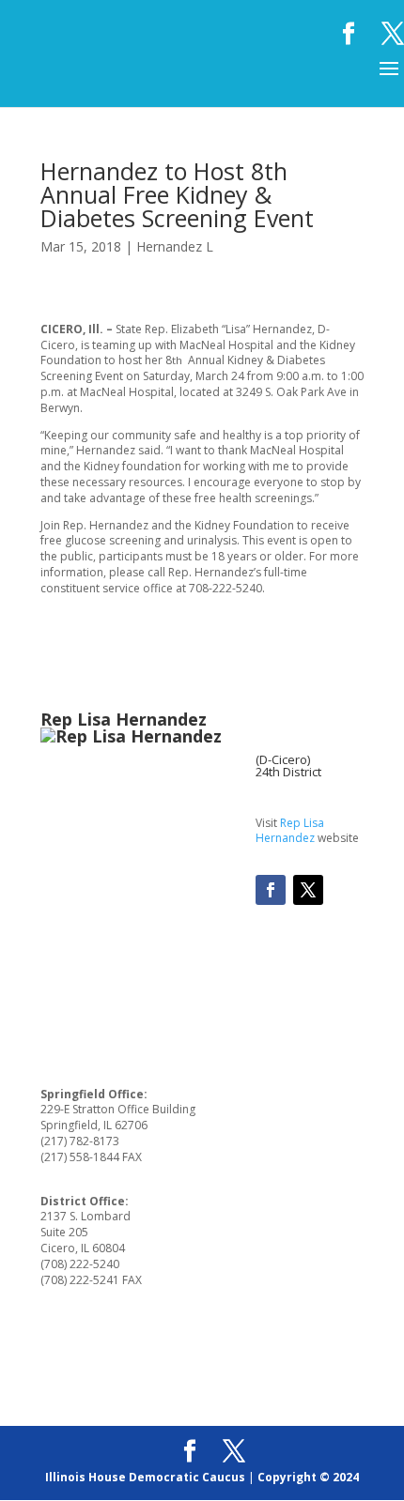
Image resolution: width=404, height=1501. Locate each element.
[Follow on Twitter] (308, 890)
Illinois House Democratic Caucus (145, 1477)
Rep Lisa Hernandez (290, 831)
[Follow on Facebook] (271, 890)
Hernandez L (174, 246)
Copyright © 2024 (308, 1477)
